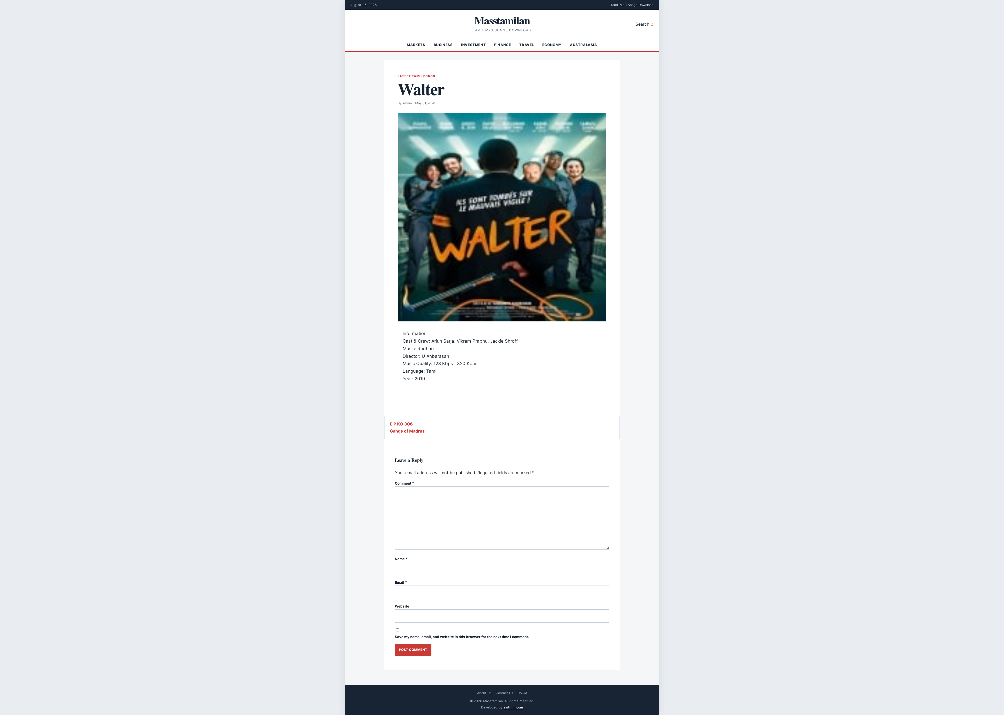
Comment (404, 483)
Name (401, 559)
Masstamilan (502, 20)
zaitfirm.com (513, 707)
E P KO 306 (401, 424)
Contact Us (504, 693)
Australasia (583, 45)
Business (443, 45)
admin (407, 103)
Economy (552, 45)
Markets (416, 45)
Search (642, 24)
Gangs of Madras (407, 431)
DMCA (522, 693)
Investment (473, 45)
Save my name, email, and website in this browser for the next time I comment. (462, 637)
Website (402, 606)
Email (401, 582)
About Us (484, 693)
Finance (502, 45)
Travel (526, 45)
